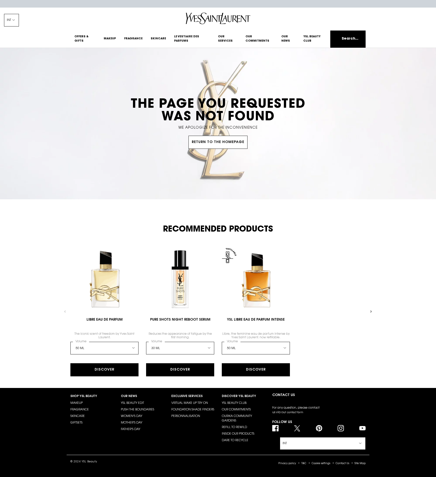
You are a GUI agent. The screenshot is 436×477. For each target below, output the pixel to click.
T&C (303, 463)
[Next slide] (371, 311)
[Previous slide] (65, 311)
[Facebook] (275, 428)
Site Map (360, 463)
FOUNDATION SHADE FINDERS (192, 409)
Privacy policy (287, 463)
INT (9, 20)
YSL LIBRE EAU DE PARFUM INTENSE (256, 320)
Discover (104, 370)
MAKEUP (76, 403)
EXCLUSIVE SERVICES (187, 396)
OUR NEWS (129, 396)
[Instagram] (341, 428)
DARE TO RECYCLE (235, 440)
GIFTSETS (76, 422)
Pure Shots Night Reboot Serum (180, 320)
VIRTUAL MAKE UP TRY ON (189, 403)
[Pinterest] (319, 428)
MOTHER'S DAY (131, 422)
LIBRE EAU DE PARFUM (105, 320)
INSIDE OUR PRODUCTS (238, 433)
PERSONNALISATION (185, 416)
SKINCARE (77, 416)
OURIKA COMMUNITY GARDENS (237, 418)
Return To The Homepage (218, 142)
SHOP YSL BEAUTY (83, 396)
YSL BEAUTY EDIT (132, 403)
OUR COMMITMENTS (236, 409)
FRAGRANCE (79, 409)
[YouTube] (362, 428)
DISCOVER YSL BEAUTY (239, 396)
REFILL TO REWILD (234, 427)
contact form (295, 412)
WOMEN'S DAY (131, 416)
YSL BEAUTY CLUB (234, 403)
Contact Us (342, 463)
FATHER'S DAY (130, 429)
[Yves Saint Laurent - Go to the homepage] (218, 18)
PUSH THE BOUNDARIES (137, 409)
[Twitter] (297, 428)
